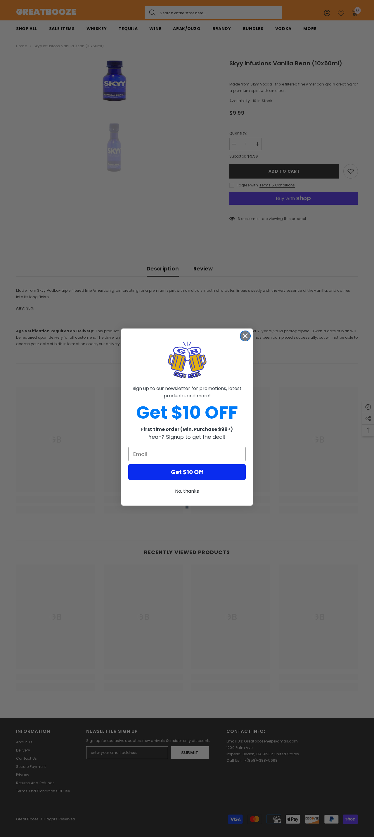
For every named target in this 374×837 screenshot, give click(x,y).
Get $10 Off (187, 472)
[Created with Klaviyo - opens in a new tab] (187, 507)
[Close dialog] (245, 336)
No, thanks (187, 491)
